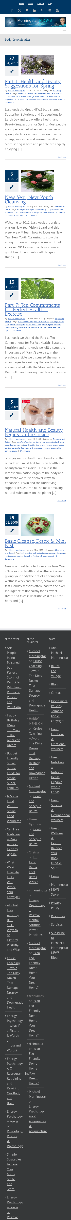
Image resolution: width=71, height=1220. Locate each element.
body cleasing (40, 209)
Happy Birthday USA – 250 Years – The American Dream (13, 730)
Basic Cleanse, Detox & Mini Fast (35, 543)
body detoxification (54, 93)
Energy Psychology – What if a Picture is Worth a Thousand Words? (13, 1033)
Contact (56, 692)
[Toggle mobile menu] (64, 29)
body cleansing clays (13, 445)
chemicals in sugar (27, 96)
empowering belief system (31, 212)
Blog (54, 684)
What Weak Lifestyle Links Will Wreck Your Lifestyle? (13, 879)
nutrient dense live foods (27, 556)
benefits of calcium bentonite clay (32, 93)
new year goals (17, 215)
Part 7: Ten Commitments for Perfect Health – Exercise (32, 309)
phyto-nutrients (55, 99)
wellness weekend (46, 556)
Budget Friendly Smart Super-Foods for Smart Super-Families (13, 770)
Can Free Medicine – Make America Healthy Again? (13, 841)
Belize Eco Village (56, 671)
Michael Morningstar (16, 90)
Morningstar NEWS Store (57, 889)
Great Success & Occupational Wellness (57, 810)
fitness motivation (33, 324)
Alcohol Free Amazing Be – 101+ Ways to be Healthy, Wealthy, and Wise (13, 927)
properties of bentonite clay (45, 448)
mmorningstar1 (40, 890)
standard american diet (37, 327)
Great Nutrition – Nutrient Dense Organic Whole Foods (57, 774)
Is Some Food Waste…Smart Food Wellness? (13, 808)
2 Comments (25, 451)
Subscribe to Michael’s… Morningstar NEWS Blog (57, 945)
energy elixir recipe (57, 553)
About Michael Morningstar (57, 653)
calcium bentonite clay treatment (19, 448)
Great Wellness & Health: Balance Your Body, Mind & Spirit (57, 848)
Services (57, 924)
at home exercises (25, 321)
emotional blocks (12, 212)
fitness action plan (17, 324)
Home (55, 876)
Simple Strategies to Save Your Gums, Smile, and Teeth (13, 1171)
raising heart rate (19, 327)
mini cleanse (10, 556)
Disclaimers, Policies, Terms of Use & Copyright (57, 711)
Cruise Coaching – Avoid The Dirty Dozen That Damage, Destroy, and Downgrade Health (13, 983)
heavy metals (42, 99)
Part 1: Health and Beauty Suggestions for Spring (33, 83)
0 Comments (31, 215)
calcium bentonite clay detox (52, 445)
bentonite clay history (55, 442)
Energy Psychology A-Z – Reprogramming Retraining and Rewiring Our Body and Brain (13, 1081)
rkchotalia (36, 1044)
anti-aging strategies (25, 209)
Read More (61, 157)
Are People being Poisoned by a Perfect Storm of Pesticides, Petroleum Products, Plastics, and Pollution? (13, 677)
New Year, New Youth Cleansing (29, 199)
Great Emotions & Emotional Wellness (57, 739)
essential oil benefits (44, 96)
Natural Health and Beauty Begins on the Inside (34, 432)
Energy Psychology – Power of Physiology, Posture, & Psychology (13, 1128)
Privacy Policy (56, 905)
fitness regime (47, 324)
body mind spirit (11, 96)
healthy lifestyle (50, 212)
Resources (57, 916)
